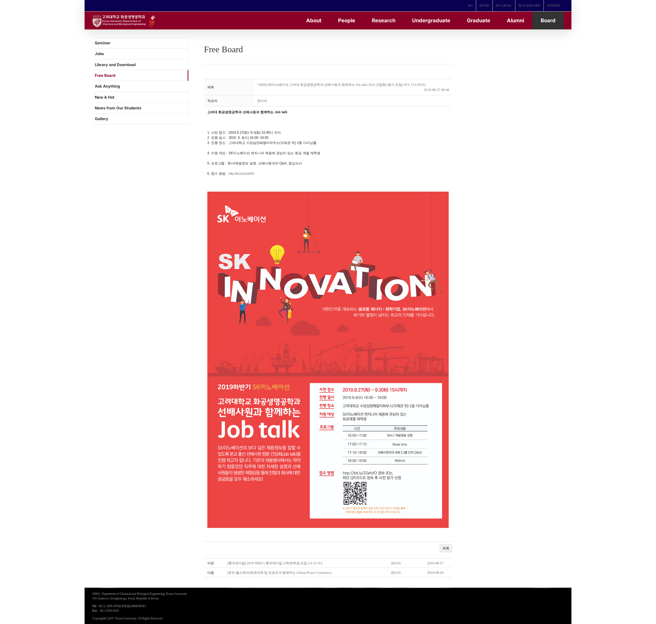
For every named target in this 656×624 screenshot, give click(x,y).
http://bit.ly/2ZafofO (241, 173)
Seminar (102, 42)
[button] (262, 101)
